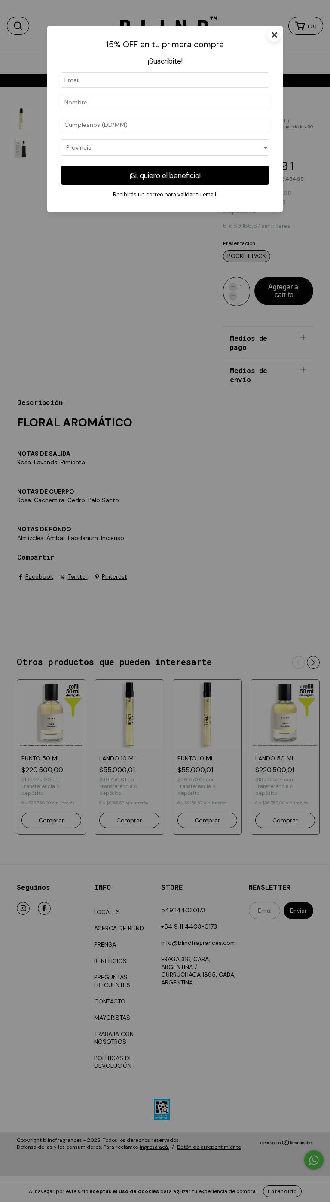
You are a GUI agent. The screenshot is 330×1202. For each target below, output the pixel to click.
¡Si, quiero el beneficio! (165, 175)
